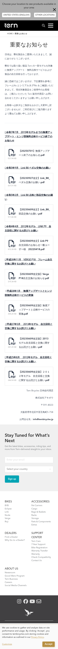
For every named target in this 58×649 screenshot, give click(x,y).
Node (7, 515)
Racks (34, 515)
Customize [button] (7, 644)
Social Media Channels (15, 585)
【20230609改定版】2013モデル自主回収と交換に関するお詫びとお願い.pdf (34, 343)
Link (7, 512)
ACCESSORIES (40, 501)
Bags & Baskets (38, 512)
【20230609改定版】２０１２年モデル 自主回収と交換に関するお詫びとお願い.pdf (34, 376)
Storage (35, 518)
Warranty (35, 554)
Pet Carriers (36, 505)
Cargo (34, 509)
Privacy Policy (37, 637)
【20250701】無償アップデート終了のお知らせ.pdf (34, 153)
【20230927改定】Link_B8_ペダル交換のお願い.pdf (34, 180)
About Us (11, 568)
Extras (34, 525)
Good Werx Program (15, 576)
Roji (6, 522)
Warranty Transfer (39, 551)
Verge (7, 518)
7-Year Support (38, 544)
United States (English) (16, 15)
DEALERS (11, 533)
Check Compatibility (41, 557)
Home (10, 34)
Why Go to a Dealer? (15, 540)
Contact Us (36, 560)
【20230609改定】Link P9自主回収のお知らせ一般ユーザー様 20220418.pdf (34, 245)
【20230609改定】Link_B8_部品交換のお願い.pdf (34, 212)
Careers (8, 582)
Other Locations (45, 15)
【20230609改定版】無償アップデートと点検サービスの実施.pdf (34, 309)
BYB (7, 505)
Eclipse (8, 509)
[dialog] (29, 637)
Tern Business (11, 579)
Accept (48, 644)
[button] (50, 26)
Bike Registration (39, 548)
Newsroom (10, 573)
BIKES (8, 501)
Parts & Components (41, 522)
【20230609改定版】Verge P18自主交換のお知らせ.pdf (34, 276)
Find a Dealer (11, 537)
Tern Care (36, 541)
